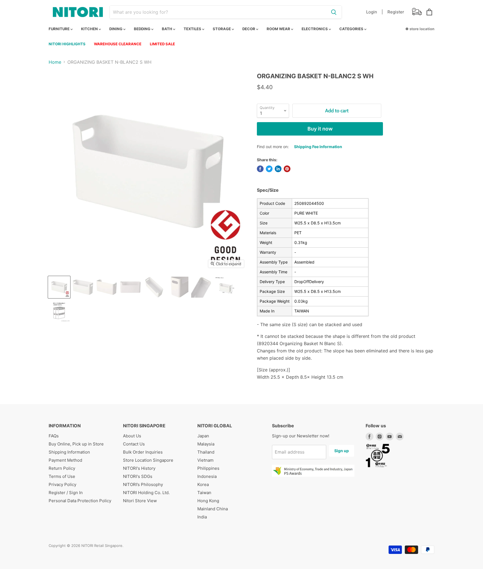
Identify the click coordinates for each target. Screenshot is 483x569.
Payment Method (65, 460)
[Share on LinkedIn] (278, 168)
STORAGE (222, 29)
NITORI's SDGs (137, 476)
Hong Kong (208, 500)
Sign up (341, 450)
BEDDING (142, 29)
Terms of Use (62, 476)
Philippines (208, 468)
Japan (203, 435)
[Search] (333, 12)
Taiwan (204, 492)
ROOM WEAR (279, 29)
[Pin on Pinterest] (287, 168)
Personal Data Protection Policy (80, 500)
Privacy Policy (62, 484)
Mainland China (212, 508)
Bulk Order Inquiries (143, 452)
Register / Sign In (66, 492)
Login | (374, 12)
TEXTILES (193, 29)
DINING (116, 29)
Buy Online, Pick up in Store (76, 444)
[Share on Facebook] (260, 168)
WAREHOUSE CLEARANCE (117, 44)
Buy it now (320, 129)
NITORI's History (139, 468)
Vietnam (205, 460)
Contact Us (134, 444)
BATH (167, 29)
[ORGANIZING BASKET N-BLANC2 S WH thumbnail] (59, 287)
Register (395, 12)
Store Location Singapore (148, 460)
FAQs (54, 435)
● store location (419, 29)
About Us (132, 435)
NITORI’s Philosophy (143, 484)
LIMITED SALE (162, 44)
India (202, 517)
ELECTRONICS (315, 29)
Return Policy (62, 468)
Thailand (205, 452)
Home (55, 62)
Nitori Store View (140, 500)
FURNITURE (59, 29)
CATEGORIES (351, 29)
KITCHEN (90, 29)
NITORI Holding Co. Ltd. (146, 492)
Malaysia (205, 444)
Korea (203, 484)
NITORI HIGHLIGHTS (67, 44)
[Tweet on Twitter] (269, 168)
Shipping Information (69, 452)
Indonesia (207, 476)
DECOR (249, 29)
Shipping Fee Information (318, 146)
